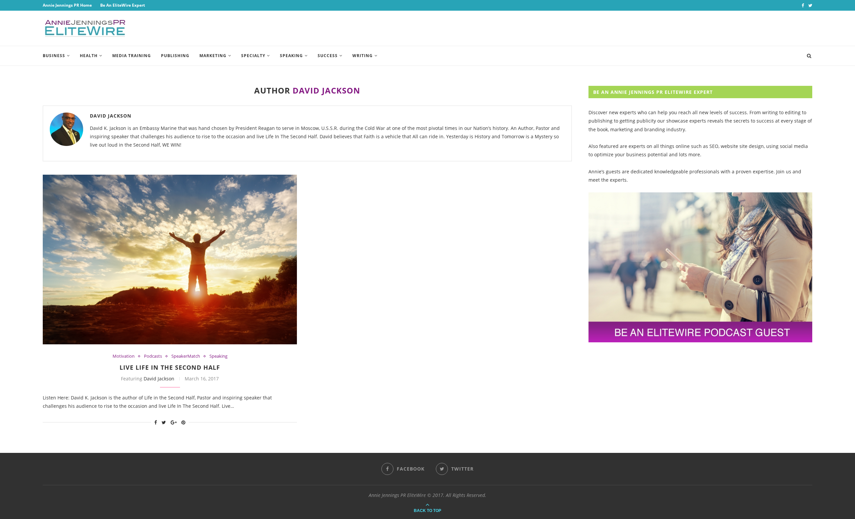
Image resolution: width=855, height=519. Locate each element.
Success (328, 55)
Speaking (291, 55)
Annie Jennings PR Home (67, 5)
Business (54, 55)
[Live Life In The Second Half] (170, 259)
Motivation (124, 356)
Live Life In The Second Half (170, 367)
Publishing (175, 55)
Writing (362, 55)
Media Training (131, 55)
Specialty (253, 55)
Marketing (212, 55)
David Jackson (110, 116)
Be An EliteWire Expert (122, 5)
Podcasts (153, 356)
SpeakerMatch (185, 356)
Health (89, 55)
